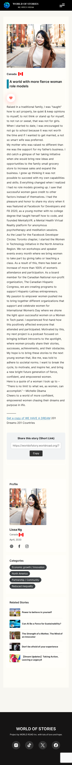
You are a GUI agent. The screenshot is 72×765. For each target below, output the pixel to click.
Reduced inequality (22, 586)
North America (20, 573)
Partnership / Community (25, 579)
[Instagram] (27, 546)
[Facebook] (19, 546)
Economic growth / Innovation (28, 567)
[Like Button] (11, 98)
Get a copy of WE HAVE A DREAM (28, 418)
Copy (36, 453)
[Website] (12, 546)
